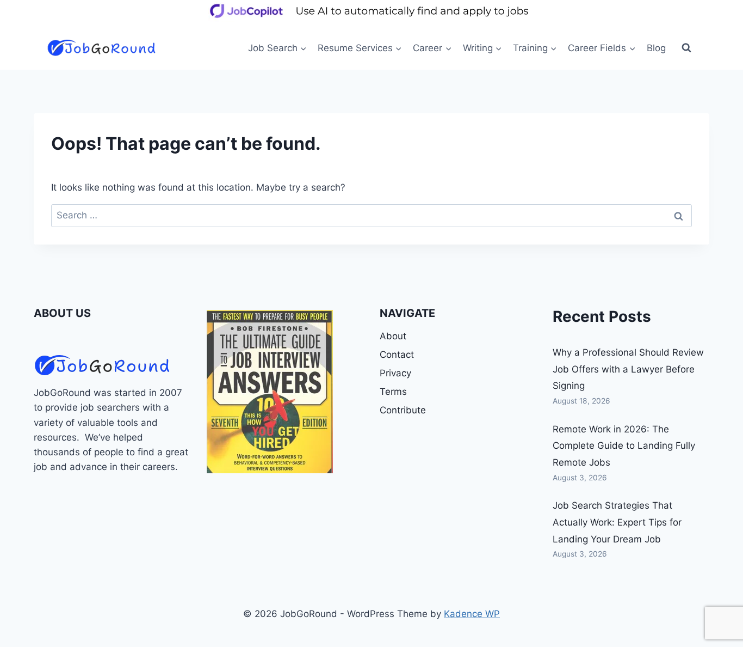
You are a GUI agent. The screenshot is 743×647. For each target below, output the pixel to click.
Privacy (395, 373)
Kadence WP (472, 613)
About (393, 336)
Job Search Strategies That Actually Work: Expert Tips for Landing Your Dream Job (617, 522)
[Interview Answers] (270, 391)
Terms (393, 391)
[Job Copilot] (371, 18)
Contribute (403, 410)
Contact (397, 354)
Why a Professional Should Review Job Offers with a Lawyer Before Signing (628, 369)
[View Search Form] (686, 48)
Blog (656, 47)
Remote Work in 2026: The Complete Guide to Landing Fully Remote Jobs (624, 446)
